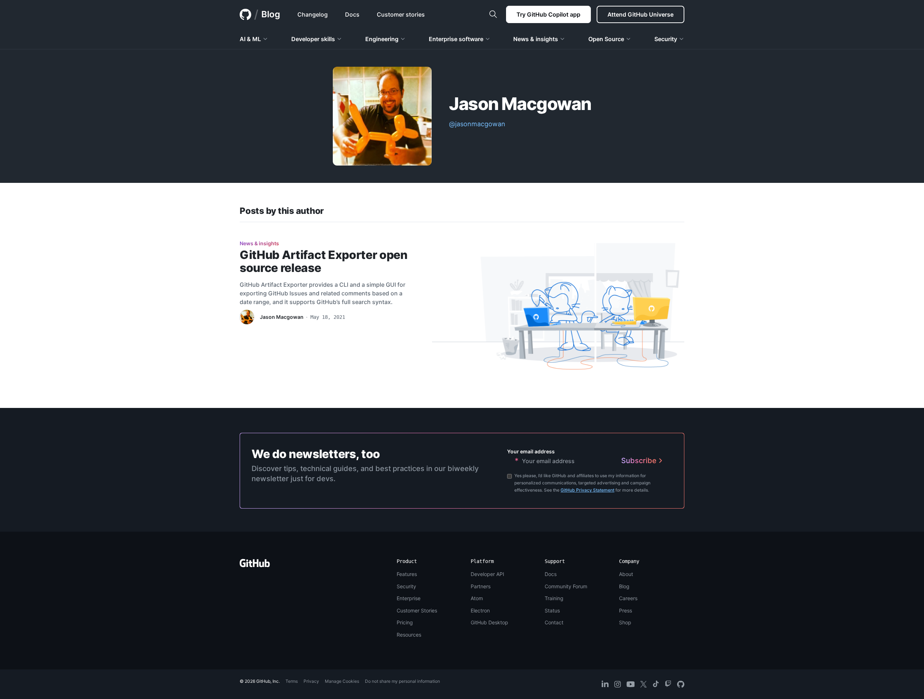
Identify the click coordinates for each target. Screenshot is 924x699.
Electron (480, 610)
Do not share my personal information (402, 681)
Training (554, 598)
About (626, 574)
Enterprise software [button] (456, 39)
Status (552, 610)
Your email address (531, 451)
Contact (554, 622)
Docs (551, 574)
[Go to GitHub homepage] (255, 565)
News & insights (259, 243)
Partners (481, 586)
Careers (628, 598)
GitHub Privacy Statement (587, 490)
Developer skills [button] (313, 39)
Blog (270, 14)
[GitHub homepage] (245, 14)
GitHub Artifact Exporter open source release (323, 261)
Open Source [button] (606, 39)
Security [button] (665, 39)
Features (407, 574)
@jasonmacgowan (477, 124)
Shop (625, 622)
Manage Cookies (342, 681)
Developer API (487, 574)
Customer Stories (417, 610)
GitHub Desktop (489, 622)
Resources (409, 635)
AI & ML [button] (250, 39)
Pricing (405, 622)
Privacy (311, 681)
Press (625, 610)
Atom (477, 598)
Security (406, 586)
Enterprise (408, 598)
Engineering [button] (381, 39)
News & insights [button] (535, 39)
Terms (292, 681)
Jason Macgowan (282, 317)
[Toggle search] (493, 14)
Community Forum (566, 586)
